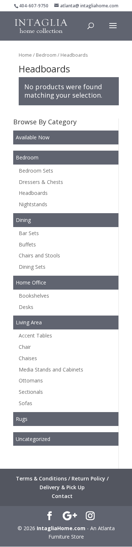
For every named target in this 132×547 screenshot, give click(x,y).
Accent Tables (35, 335)
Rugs (21, 418)
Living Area (29, 322)
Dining (23, 219)
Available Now (33, 137)
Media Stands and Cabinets (51, 369)
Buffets (27, 244)
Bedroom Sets (36, 170)
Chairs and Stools (39, 255)
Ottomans (31, 380)
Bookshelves (34, 295)
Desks (26, 306)
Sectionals (31, 391)
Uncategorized (33, 438)
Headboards (33, 192)
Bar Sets (29, 233)
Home (25, 55)
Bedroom (46, 55)
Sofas (25, 403)
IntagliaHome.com (61, 528)
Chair (25, 346)
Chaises (28, 358)
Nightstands (33, 204)
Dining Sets (32, 266)
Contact (62, 496)
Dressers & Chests (41, 181)
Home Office (31, 282)
